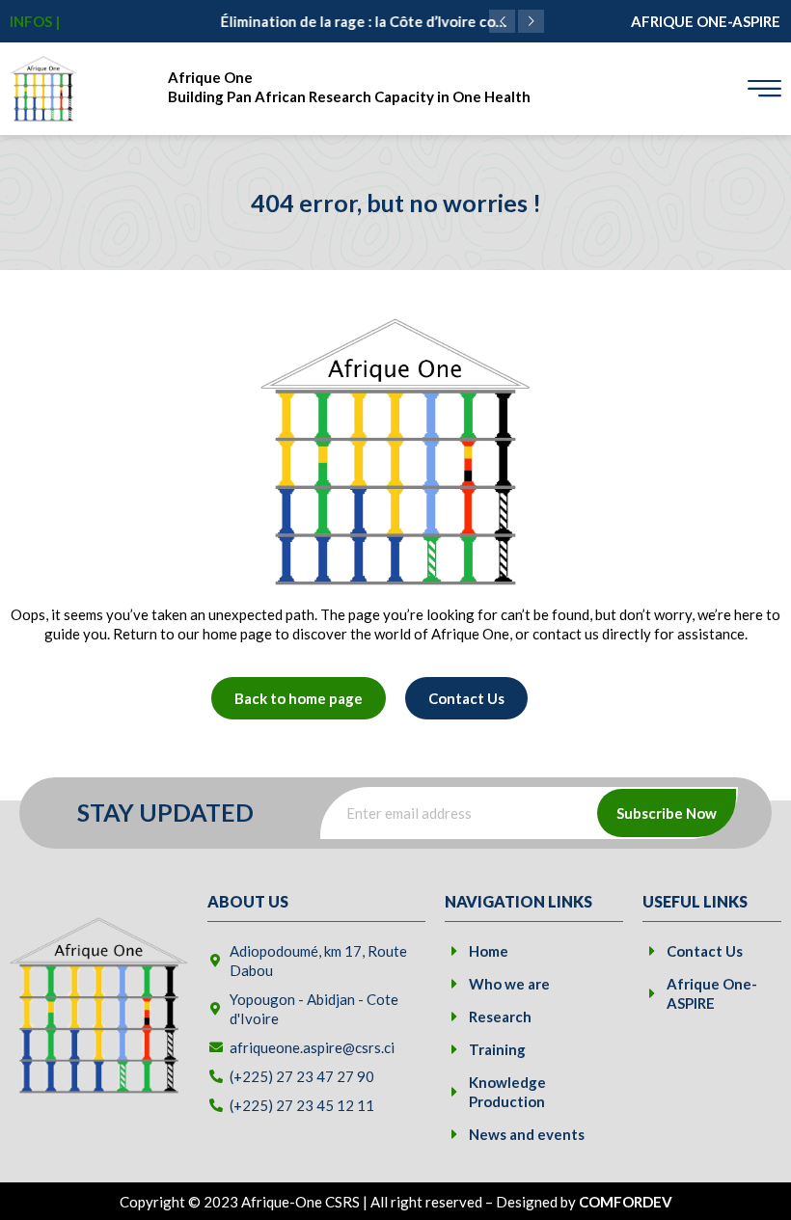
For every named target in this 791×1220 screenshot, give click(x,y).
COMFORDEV (625, 1201)
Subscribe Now (666, 813)
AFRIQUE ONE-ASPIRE (705, 21)
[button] (531, 21)
